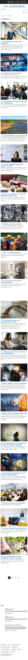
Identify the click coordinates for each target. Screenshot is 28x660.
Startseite (2, 15)
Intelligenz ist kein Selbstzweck (12, 73)
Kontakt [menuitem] (19, 649)
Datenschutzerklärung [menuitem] (5, 647)
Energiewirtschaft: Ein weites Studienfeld (15, 136)
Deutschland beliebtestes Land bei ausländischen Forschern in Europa (11, 557)
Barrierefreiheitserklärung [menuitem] (6, 654)
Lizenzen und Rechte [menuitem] (5, 649)
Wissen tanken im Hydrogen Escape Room (15, 413)
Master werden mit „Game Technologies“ (15, 383)
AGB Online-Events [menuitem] (16, 644)
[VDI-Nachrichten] (14, 6)
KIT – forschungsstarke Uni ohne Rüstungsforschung (11, 281)
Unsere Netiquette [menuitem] (5, 651)
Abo (17, 2)
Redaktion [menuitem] (13, 649)
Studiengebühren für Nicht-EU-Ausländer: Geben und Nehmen (14, 102)
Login (24, 2)
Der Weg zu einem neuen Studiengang (14, 503)
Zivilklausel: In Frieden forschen (12, 224)
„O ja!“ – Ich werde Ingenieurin (12, 252)
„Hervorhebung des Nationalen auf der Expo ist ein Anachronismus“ (13, 473)
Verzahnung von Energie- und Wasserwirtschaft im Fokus (10, 321)
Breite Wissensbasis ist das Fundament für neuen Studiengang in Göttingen (13, 443)
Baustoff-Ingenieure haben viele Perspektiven (11, 42)
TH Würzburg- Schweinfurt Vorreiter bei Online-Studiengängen (13, 352)
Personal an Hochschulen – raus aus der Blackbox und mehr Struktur (13, 194)
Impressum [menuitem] (12, 651)
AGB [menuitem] (9, 644)
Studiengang (9, 15)
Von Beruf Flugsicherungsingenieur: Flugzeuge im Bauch (12, 165)
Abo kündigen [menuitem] (4, 644)
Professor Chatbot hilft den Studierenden (15, 528)
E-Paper (12, 2)
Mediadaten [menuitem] (14, 646)
